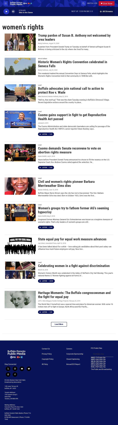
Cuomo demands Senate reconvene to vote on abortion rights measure (69, 150)
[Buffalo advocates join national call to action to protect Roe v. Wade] (20, 93)
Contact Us (46, 349)
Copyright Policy (47, 359)
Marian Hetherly (43, 190)
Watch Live (92, 3)
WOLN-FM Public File (98, 365)
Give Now (107, 3)
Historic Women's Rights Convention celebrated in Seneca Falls (72, 64)
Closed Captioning (73, 359)
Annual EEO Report (73, 364)
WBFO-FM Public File (98, 363)
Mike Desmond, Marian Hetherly (48, 96)
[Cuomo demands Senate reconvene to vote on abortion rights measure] (20, 152)
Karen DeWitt (42, 156)
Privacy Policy (47, 354)
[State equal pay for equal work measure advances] (20, 245)
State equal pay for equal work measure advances (72, 239)
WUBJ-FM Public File (98, 367)
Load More (59, 324)
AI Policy (45, 364)
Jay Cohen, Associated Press (47, 243)
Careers (69, 349)
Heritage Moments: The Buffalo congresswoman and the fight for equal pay (74, 295)
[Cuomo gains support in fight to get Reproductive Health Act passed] (20, 119)
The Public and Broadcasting (101, 369)
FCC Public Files (96, 348)
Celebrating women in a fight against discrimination (74, 266)
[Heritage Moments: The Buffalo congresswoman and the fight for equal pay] (20, 299)
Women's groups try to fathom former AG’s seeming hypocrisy (73, 210)
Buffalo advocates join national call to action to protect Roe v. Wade (71, 90)
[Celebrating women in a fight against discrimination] (20, 270)
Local (40, 85)
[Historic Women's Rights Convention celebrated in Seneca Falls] (20, 66)
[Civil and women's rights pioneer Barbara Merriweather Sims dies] (20, 186)
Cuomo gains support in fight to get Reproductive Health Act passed (72, 117)
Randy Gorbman (43, 43)
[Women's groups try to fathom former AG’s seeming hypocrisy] (20, 212)
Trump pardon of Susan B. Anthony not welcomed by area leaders (74, 37)
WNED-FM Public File (98, 359)
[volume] (13, 11)
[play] (6, 11)
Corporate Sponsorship (74, 354)
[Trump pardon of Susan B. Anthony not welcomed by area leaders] (20, 42)
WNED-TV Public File (98, 358)
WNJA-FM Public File (98, 361)
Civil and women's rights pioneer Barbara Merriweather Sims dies (66, 184)
